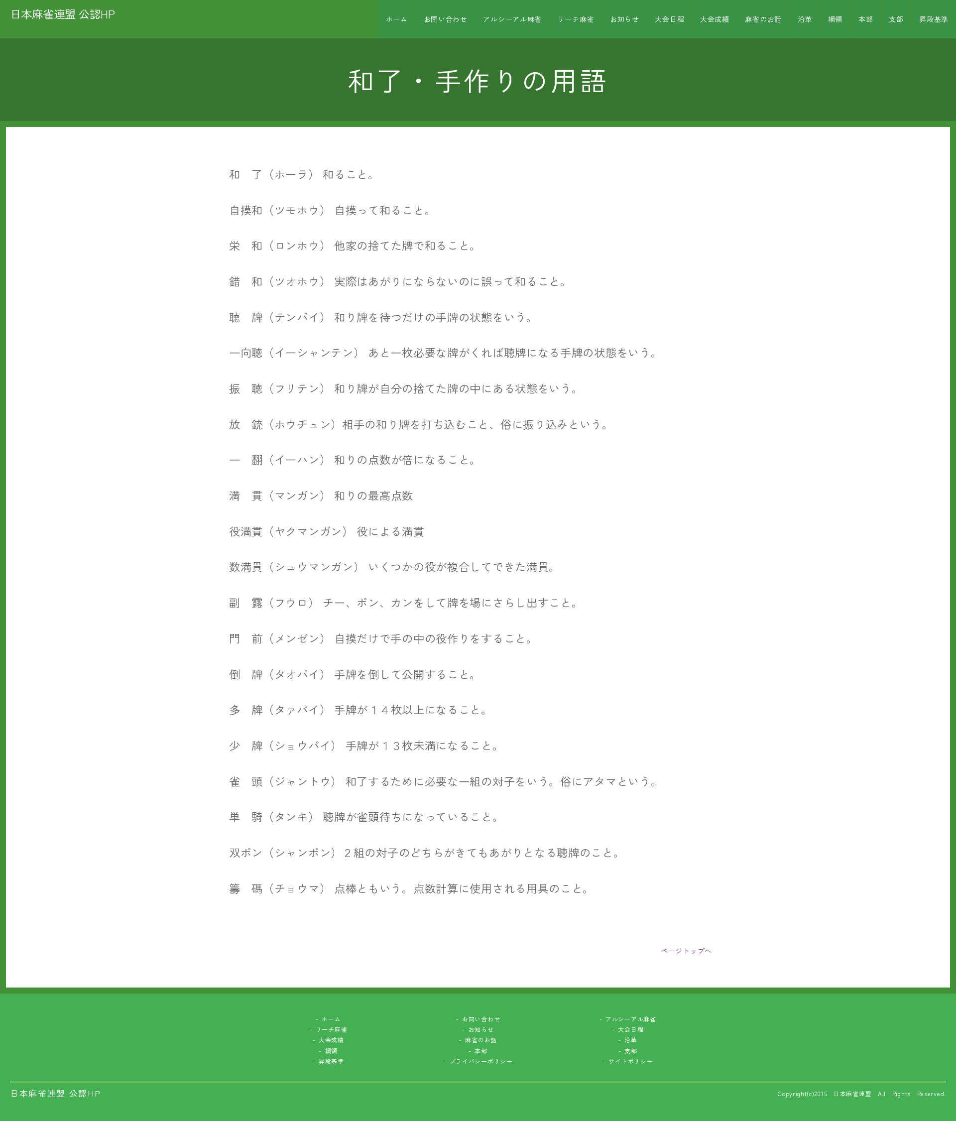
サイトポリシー (630, 1061)
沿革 (805, 19)
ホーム (397, 19)
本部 (865, 19)
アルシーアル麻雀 (512, 19)
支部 (896, 19)
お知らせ (624, 19)
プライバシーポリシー (481, 1061)
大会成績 (714, 19)
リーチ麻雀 (576, 19)
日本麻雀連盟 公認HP (62, 13)
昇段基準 (934, 19)
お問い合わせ (446, 19)
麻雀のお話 (763, 19)
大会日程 (669, 19)
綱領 (835, 19)
